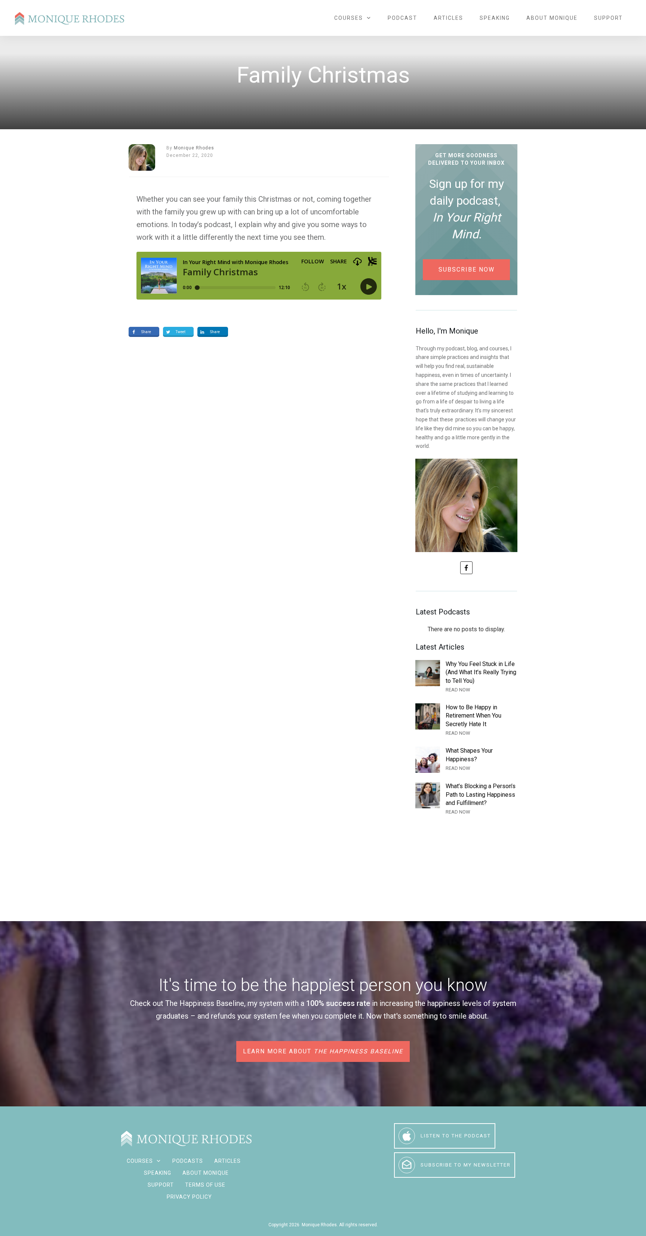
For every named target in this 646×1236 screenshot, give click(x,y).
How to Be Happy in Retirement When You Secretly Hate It (466, 720)
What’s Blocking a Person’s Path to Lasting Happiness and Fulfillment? (466, 799)
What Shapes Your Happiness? (466, 760)
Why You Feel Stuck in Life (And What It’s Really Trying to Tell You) (466, 677)
